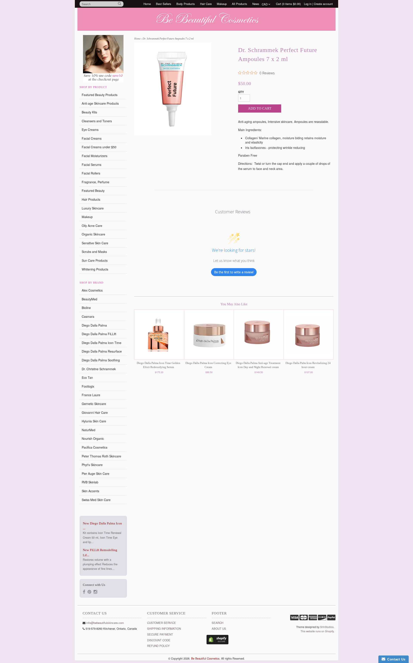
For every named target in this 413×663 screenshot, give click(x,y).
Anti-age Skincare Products (100, 103)
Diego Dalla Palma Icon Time (101, 343)
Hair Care (206, 4)
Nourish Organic (93, 438)
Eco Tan (87, 377)
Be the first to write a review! (233, 272)
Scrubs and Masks (94, 251)
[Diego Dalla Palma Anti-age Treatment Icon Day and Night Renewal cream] (259, 334)
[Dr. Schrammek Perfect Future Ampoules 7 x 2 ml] (172, 89)
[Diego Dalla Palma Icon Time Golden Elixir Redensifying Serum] (159, 334)
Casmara (88, 316)
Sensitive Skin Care (95, 243)
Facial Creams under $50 (99, 147)
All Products (239, 4)
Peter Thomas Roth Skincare (101, 456)
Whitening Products (95, 269)
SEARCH (217, 623)
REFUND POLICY (158, 646)
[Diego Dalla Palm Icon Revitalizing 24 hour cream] (309, 334)
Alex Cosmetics (92, 290)
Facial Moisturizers (94, 156)
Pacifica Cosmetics (94, 447)
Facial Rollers (91, 173)
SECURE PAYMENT (160, 634)
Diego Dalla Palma (94, 325)
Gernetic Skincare (94, 404)
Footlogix (88, 386)
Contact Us (395, 659)
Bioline (86, 308)
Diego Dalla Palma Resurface (102, 351)
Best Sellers (163, 4)
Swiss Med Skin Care (96, 500)
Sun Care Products (95, 260)
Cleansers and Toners (97, 121)
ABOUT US (219, 628)
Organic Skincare (93, 234)
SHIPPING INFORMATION (164, 628)
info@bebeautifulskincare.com (105, 623)
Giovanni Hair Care (95, 412)
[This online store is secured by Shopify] (217, 643)
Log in (307, 4)
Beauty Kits (89, 112)
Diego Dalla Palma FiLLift (99, 334)
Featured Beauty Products (99, 95)
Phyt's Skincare (92, 465)
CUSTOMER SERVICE (161, 623)
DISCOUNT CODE (158, 640)
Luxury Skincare (93, 208)
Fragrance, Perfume (95, 182)
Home (147, 4)
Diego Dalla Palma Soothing (101, 360)
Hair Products (91, 199)
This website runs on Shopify (317, 631)
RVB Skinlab (90, 482)
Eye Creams (90, 129)
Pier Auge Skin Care (95, 473)
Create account (323, 4)
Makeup (222, 4)
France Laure (91, 395)
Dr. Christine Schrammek (99, 369)
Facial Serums (91, 164)
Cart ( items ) (288, 4)
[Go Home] (206, 26)
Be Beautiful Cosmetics (205, 658)
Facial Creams (92, 138)
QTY (241, 92)
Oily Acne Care (92, 225)
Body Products (185, 4)
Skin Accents (90, 491)
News (255, 4)
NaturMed (88, 430)
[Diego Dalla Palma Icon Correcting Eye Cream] (209, 334)
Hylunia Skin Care (94, 421)
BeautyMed (89, 299)
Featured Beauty (93, 190)
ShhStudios (327, 627)
